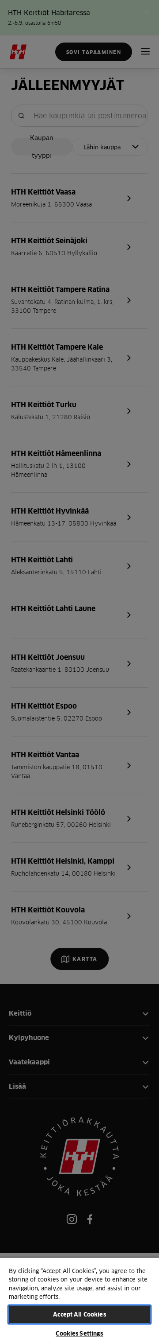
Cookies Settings (79, 1333)
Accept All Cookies (79, 1314)
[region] (79, 1300)
